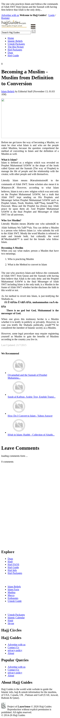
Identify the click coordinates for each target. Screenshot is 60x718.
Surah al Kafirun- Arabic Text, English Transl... (32, 396)
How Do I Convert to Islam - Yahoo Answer (30, 415)
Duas (10, 52)
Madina (11, 592)
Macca (11, 595)
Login (51, 15)
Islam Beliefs (7, 91)
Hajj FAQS (13, 564)
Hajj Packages (15, 49)
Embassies (13, 598)
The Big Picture (16, 46)
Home (11, 38)
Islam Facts (13, 589)
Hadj (10, 561)
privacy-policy (15, 650)
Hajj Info (12, 570)
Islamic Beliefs (15, 41)
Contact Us (13, 647)
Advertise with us (10, 15)
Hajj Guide (13, 55)
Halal (10, 620)
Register (5, 18)
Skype (11, 623)
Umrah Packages (16, 44)
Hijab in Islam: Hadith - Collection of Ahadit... (31, 434)
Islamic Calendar (16, 617)
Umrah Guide (15, 601)
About (11, 653)
